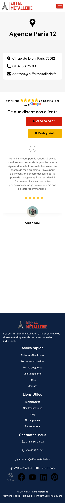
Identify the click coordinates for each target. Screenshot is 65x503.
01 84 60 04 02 (45, 121)
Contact (32, 386)
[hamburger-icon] (59, 6)
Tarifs (32, 379)
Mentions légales (11, 495)
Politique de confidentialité (35, 495)
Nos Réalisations (32, 408)
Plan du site (56, 495)
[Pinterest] (55, 477)
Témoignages (32, 401)
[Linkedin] (43, 477)
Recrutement (32, 426)
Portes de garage (32, 367)
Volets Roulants (32, 373)
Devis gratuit (46, 133)
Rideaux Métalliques (32, 355)
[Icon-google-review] (10, 477)
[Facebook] (21, 477)
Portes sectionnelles (32, 361)
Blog (32, 414)
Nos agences (32, 420)
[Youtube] (32, 477)
